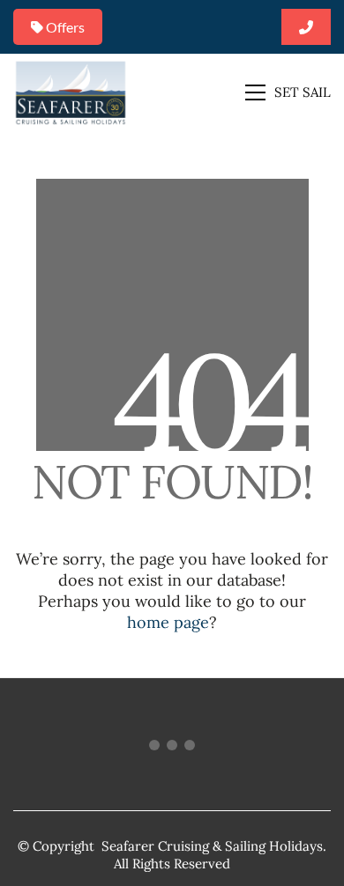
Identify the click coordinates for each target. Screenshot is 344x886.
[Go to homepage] (70, 92)
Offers (64, 26)
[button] (288, 92)
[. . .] (172, 749)
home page (168, 622)
